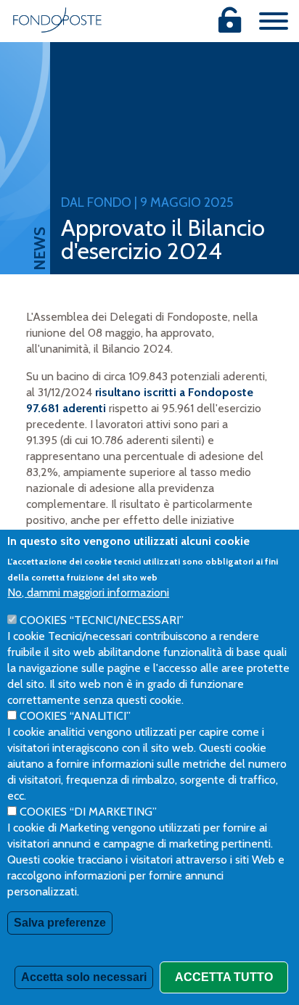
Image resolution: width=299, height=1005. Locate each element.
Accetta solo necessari (84, 977)
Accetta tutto (224, 977)
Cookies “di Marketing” (88, 812)
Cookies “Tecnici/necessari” (102, 620)
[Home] (57, 20)
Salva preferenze (60, 922)
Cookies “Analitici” (75, 716)
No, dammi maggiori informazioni (88, 592)
